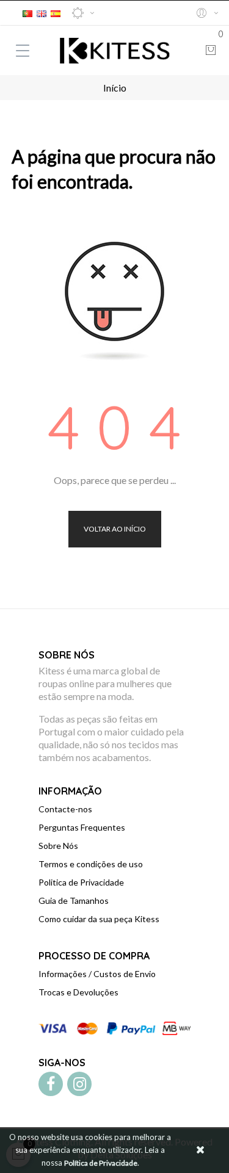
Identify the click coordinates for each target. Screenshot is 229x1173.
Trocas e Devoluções (78, 992)
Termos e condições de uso (90, 864)
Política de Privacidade (100, 1163)
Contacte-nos (65, 809)
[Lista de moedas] (83, 13)
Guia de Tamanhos (73, 900)
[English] (41, 12)
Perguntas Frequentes (81, 827)
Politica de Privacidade (81, 882)
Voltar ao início (115, 528)
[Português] (27, 12)
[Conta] (206, 13)
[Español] (55, 12)
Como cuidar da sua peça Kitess (98, 919)
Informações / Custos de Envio (97, 974)
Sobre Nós (58, 845)
